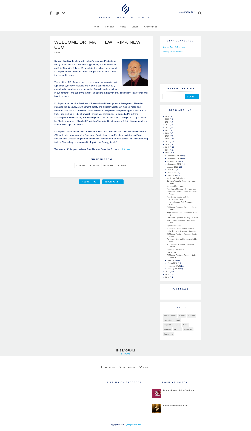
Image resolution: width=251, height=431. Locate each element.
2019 (167, 136)
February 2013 (173, 266)
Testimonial (168, 334)
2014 (167, 150)
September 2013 (174, 164)
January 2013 (173, 269)
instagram (129, 367)
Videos (135, 27)
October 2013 (173, 161)
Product (177, 329)
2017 (167, 141)
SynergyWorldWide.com (172, 51)
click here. (126, 149)
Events (182, 316)
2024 (167, 122)
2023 (167, 125)
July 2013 (171, 170)
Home (96, 27)
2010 (167, 277)
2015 (167, 147)
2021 (167, 130)
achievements (170, 316)
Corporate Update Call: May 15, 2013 (182, 217)
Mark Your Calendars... (176, 178)
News (185, 325)
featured (191, 316)
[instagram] (58, 13)
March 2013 (172, 263)
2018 (167, 139)
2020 (167, 133)
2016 (167, 144)
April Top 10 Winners (175, 249)
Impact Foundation (172, 325)
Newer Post (91, 182)
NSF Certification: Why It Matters (180, 228)
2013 (167, 153)
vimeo (146, 367)
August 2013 (172, 167)
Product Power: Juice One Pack (178, 390)
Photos (122, 27)
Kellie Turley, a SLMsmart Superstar (182, 231)
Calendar (109, 27)
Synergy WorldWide (133, 425)
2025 (167, 119)
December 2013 (174, 156)
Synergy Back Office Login (173, 47)
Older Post (112, 182)
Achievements (150, 27)
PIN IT (123, 165)
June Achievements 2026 (175, 405)
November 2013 (174, 158)
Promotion (188, 329)
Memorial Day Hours (175, 186)
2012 (167, 272)
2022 (167, 127)
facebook (110, 367)
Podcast (167, 329)
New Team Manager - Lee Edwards (181, 189)
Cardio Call (171, 252)
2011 (167, 274)
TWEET (95, 165)
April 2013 (171, 260)
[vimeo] (64, 13)
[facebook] (52, 13)
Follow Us (125, 354)
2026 (167, 116)
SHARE (82, 165)
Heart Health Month (172, 320)
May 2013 (171, 175)
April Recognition (174, 225)
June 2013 (172, 172)
